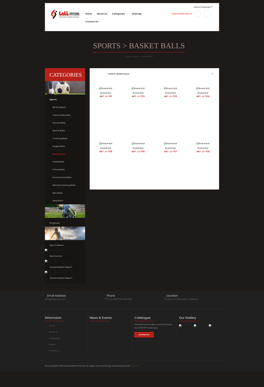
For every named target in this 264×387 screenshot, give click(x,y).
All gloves (55, 223)
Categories (54, 338)
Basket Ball (105, 92)
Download (144, 334)
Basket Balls (147, 56)
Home (88, 13)
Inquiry (52, 344)
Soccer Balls (59, 122)
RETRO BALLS (59, 107)
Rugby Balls (59, 146)
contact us (91, 21)
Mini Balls (57, 193)
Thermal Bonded (61, 115)
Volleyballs (58, 161)
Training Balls (60, 138)
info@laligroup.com (55, 299)
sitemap (136, 13)
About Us (102, 13)
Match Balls (59, 130)
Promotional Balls (62, 177)
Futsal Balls (59, 169)
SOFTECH (135, 365)
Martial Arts (56, 256)
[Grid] (94, 74)
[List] (98, 74)
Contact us (54, 350)
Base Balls (58, 200)
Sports (136, 56)
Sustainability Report (182, 13)
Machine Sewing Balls (64, 185)
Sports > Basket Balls (118, 74)
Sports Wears (57, 245)
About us (53, 331)
